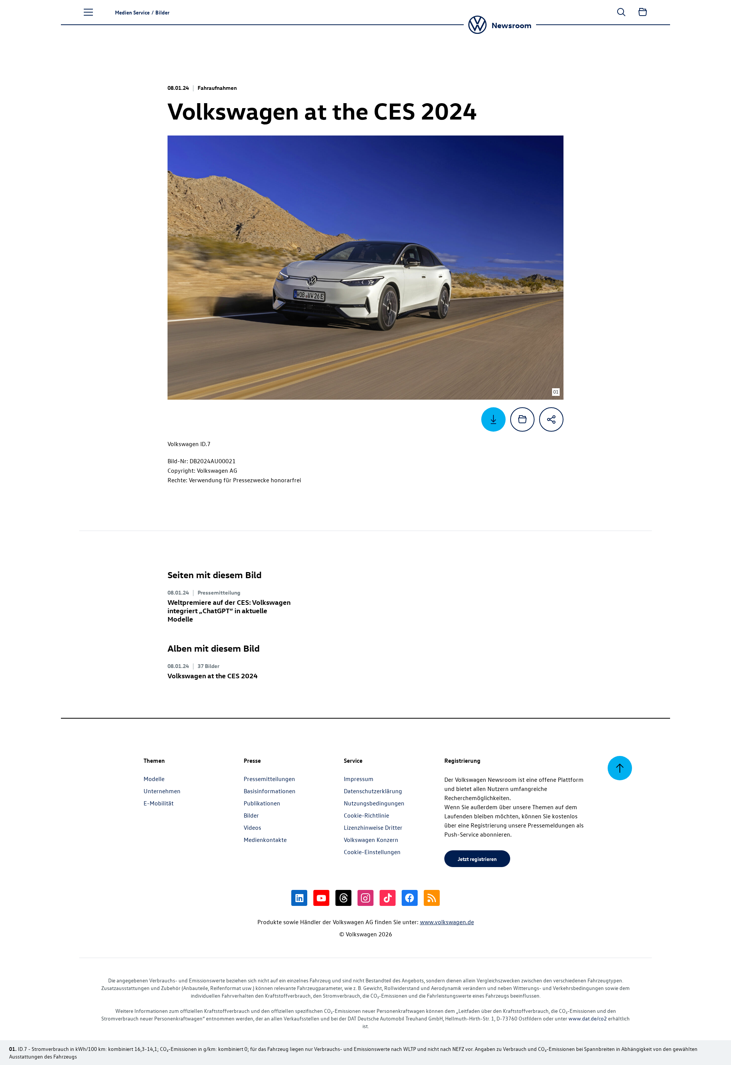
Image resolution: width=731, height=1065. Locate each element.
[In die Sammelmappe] (522, 419)
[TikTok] (388, 898)
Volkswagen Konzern (371, 839)
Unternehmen (162, 791)
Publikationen (262, 803)
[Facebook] (410, 898)
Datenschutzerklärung (373, 791)
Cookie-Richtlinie (366, 815)
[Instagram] (365, 898)
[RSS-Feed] (432, 898)
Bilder (251, 815)
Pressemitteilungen (269, 779)
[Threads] (343, 898)
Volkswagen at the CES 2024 (213, 675)
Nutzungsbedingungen (374, 803)
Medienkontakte (265, 839)
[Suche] (621, 12)
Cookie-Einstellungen (372, 852)
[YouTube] (321, 898)
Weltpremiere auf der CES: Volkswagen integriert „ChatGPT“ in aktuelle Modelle (229, 610)
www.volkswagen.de (447, 922)
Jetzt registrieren (477, 858)
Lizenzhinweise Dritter (373, 827)
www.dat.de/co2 (587, 1018)
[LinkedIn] (299, 898)
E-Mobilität (159, 803)
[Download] (493, 419)
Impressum (358, 779)
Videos (252, 827)
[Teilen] (551, 419)
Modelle (154, 779)
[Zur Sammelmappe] (642, 12)
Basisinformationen (269, 791)
